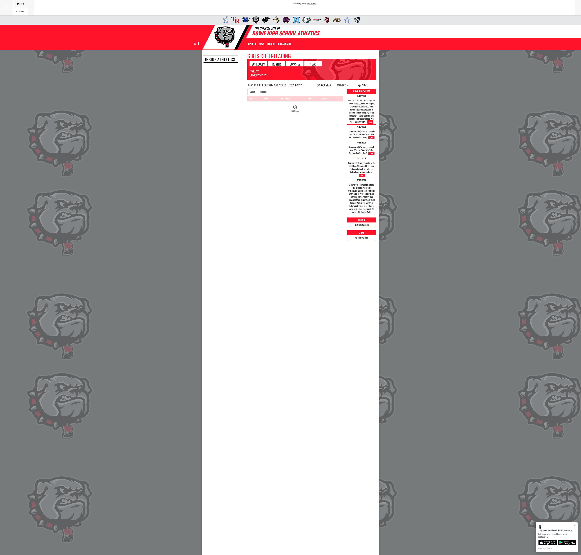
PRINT (364, 85)
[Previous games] (31, 7)
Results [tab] (20, 11)
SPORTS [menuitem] (252, 44)
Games (252, 91)
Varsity (254, 71)
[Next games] (578, 7)
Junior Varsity (258, 75)
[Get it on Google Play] (567, 542)
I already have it (545, 548)
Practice (263, 91)
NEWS (313, 64)
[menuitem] (225, 20)
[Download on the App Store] (547, 542)
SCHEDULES (258, 64)
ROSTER (276, 64)
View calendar (311, 3)
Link (370, 122)
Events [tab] (20, 4)
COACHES (295, 64)
